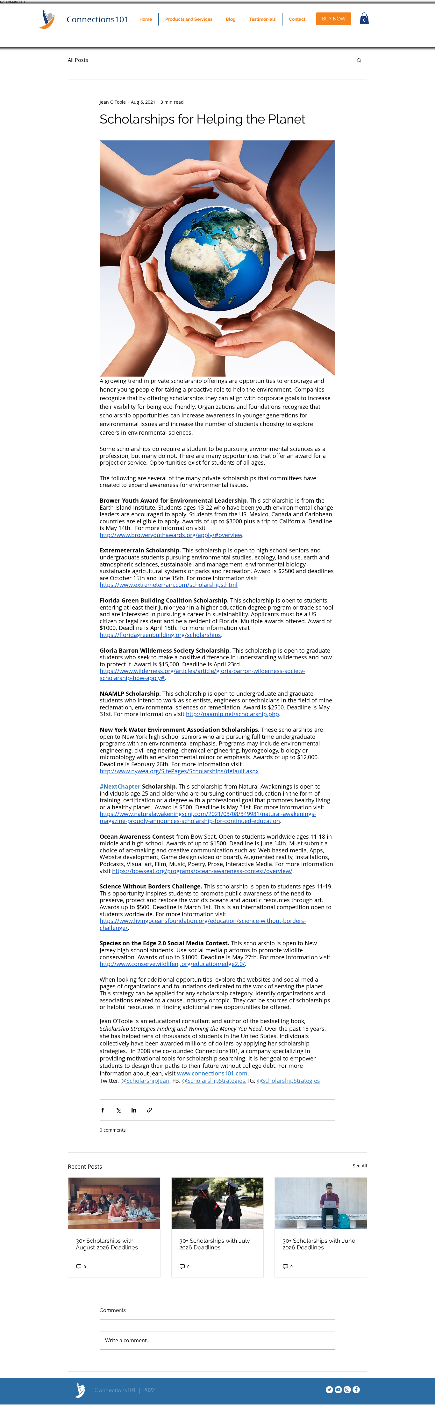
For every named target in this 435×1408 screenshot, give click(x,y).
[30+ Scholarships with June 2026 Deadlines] (321, 1203)
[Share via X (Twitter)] (118, 1110)
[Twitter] (329, 1389)
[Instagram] (347, 1389)
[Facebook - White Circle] (356, 1389)
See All (360, 1166)
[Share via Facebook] (103, 1110)
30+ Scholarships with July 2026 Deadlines (214, 1244)
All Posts (78, 60)
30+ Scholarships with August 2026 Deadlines (107, 1244)
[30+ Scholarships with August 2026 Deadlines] (114, 1203)
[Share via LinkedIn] (134, 1110)
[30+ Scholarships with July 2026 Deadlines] (218, 1203)
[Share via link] (149, 1110)
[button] (189, 19)
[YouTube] (338, 1389)
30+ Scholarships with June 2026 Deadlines (318, 1244)
